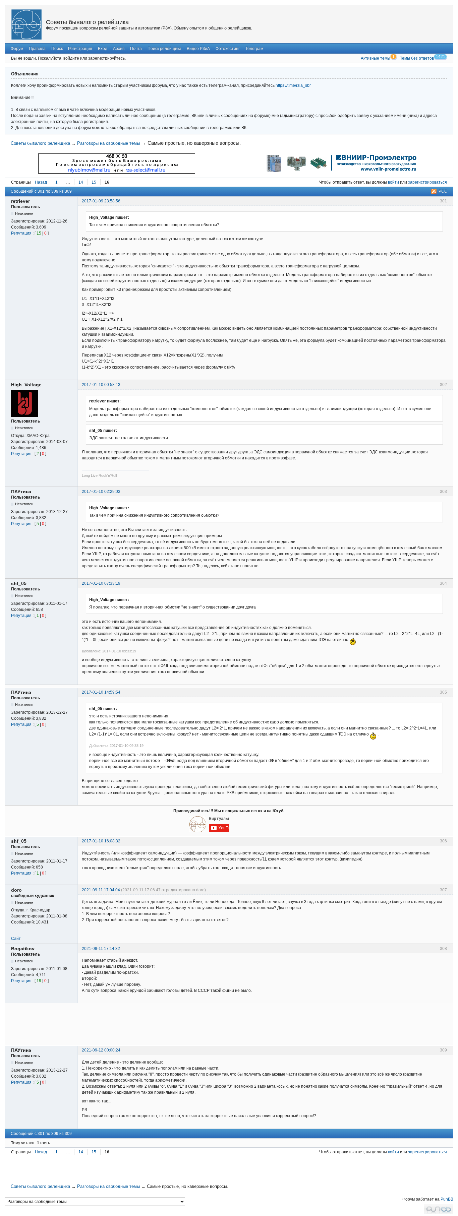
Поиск (57, 48)
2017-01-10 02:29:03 (101, 491)
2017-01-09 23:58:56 (101, 201)
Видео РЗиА (198, 48)
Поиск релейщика (164, 48)
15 (94, 182)
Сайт (16, 938)
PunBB (447, 1199)
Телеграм (254, 48)
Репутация (21, 233)
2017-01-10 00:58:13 (101, 384)
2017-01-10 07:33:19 (101, 583)
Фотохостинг (228, 48)
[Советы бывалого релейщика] (26, 24)
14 (80, 182)
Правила (37, 48)
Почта (136, 48)
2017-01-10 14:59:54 (101, 692)
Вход (102, 48)
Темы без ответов (417, 58)
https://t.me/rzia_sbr (293, 85)
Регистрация (80, 48)
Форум (17, 48)
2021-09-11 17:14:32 (101, 948)
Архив (118, 48)
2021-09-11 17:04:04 (101, 890)
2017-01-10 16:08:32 (101, 841)
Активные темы (375, 58)
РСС (443, 191)
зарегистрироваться (427, 182)
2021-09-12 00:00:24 (101, 1050)
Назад (41, 182)
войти (393, 182)
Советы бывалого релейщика (87, 22)
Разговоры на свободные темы (108, 143)
